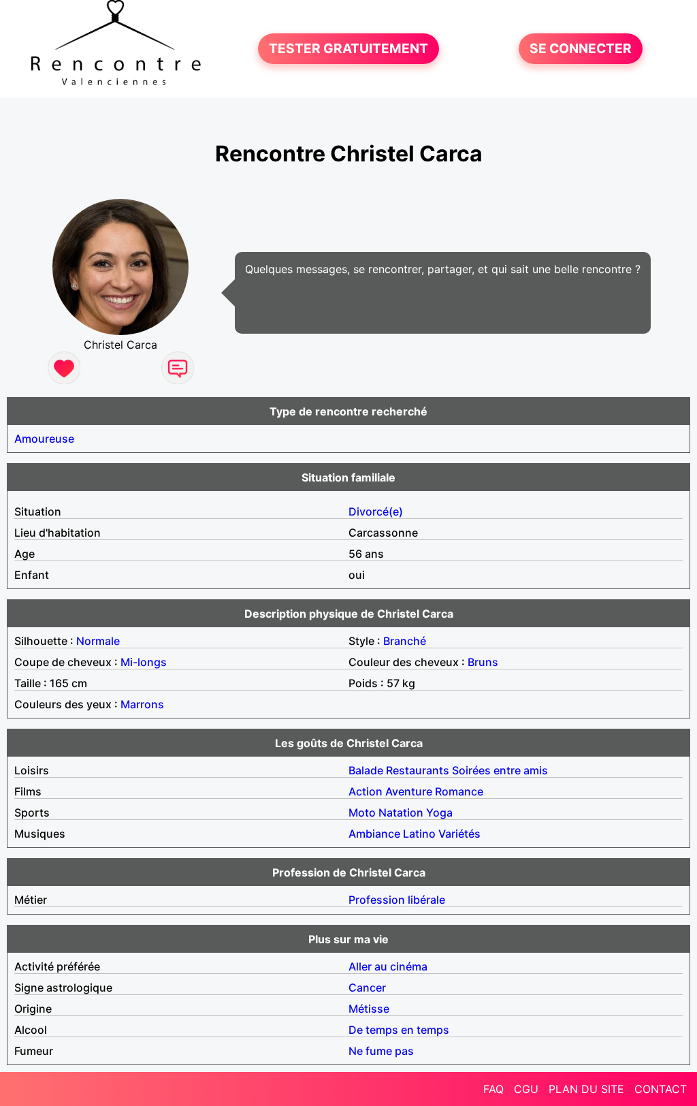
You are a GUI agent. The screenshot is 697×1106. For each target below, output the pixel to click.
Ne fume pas (381, 1051)
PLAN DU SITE (586, 1089)
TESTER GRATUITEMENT (348, 49)
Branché (404, 641)
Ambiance (374, 833)
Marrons (142, 704)
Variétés (459, 833)
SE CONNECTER (581, 49)
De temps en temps (398, 1030)
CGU (526, 1089)
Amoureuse (44, 438)
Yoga (439, 812)
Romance (459, 791)
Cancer (367, 987)
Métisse (368, 1008)
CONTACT (660, 1089)
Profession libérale (396, 899)
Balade (365, 770)
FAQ (493, 1089)
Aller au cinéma (387, 966)
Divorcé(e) (375, 511)
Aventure (408, 791)
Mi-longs (143, 662)
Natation (400, 812)
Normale (98, 641)
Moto (362, 812)
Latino (419, 833)
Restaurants (417, 770)
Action (365, 791)
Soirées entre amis (500, 770)
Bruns (483, 662)
